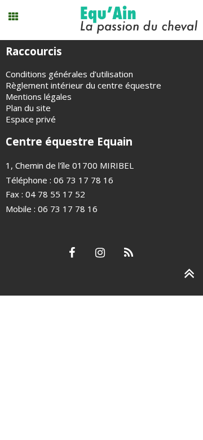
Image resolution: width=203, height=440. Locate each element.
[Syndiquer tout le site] (128, 253)
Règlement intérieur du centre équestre (83, 85)
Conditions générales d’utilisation (69, 74)
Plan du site (28, 107)
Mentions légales (39, 96)
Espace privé (31, 119)
